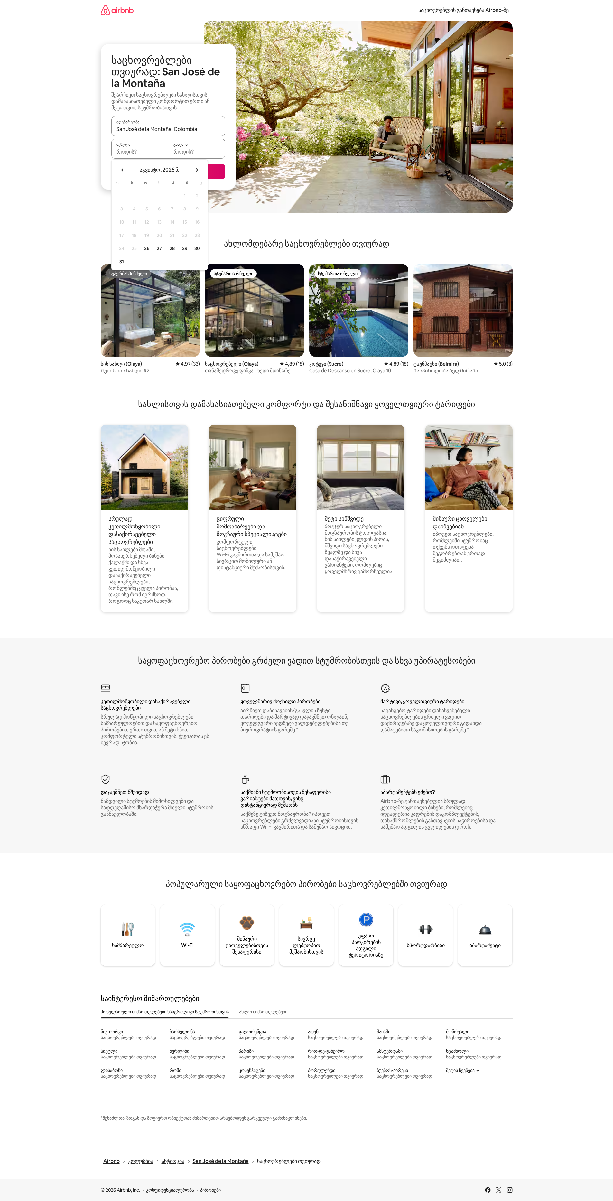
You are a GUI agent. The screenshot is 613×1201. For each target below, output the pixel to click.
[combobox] (168, 129)
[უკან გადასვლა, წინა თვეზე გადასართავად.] (123, 170)
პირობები (210, 1190)
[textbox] (139, 151)
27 (159, 248)
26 (146, 248)
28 (172, 248)
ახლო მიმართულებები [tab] (263, 1012)
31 (121, 262)
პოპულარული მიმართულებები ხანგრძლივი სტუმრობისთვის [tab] (165, 1012)
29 (184, 248)
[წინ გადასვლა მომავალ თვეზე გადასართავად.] (197, 170)
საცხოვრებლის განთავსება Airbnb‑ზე (463, 10)
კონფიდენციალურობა (170, 1190)
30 (197, 248)
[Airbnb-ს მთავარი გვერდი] (117, 10)
